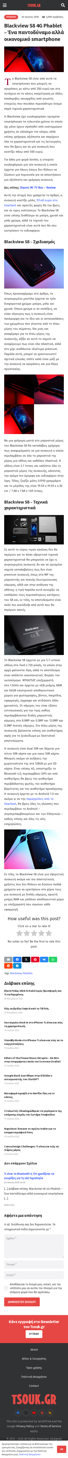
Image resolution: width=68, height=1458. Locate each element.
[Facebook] (17, 1412)
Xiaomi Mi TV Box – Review (38, 187)
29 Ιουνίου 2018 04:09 (14, 1182)
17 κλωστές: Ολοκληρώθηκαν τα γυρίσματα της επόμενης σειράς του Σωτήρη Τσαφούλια (33, 1112)
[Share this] (17, 959)
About (34, 1349)
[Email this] (8, 959)
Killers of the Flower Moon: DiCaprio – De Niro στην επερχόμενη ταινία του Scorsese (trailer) (32, 1059)
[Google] (42, 1412)
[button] (5, 5)
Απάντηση (9, 1205)
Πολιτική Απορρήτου (34, 1376)
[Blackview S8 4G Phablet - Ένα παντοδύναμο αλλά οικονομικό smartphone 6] (49, 389)
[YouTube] (34, 1412)
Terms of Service (50, 1426)
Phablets (28, 973)
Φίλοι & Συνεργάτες (34, 1358)
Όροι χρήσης (34, 1367)
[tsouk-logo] (33, 5)
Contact (34, 1385)
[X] (25, 1412)
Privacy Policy (25, 1426)
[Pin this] (35, 959)
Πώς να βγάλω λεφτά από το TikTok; (26, 1008)
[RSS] (50, 1412)
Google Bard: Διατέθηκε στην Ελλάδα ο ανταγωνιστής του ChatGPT (28, 1077)
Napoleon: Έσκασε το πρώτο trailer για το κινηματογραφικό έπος (30, 1130)
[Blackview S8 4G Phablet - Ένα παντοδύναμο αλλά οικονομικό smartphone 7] (19, 389)
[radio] (19, 934)
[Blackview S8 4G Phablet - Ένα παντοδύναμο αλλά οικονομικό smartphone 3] (19, 419)
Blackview (15, 973)
